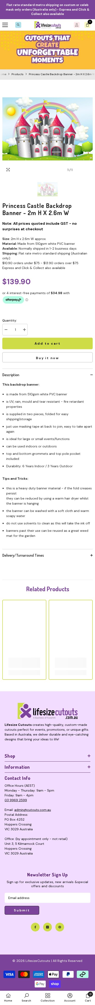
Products (18, 74)
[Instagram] (47, 927)
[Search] (18, 25)
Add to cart (48, 343)
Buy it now (47, 358)
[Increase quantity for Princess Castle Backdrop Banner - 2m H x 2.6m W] (24, 329)
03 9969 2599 (16, 800)
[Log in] (77, 25)
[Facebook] (35, 927)
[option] (47, 128)
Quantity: (9, 320)
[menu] (5, 25)
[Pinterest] (59, 927)
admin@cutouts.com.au (32, 810)
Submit (22, 910)
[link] (47, 50)
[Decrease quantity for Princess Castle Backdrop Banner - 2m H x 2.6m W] (5, 329)
